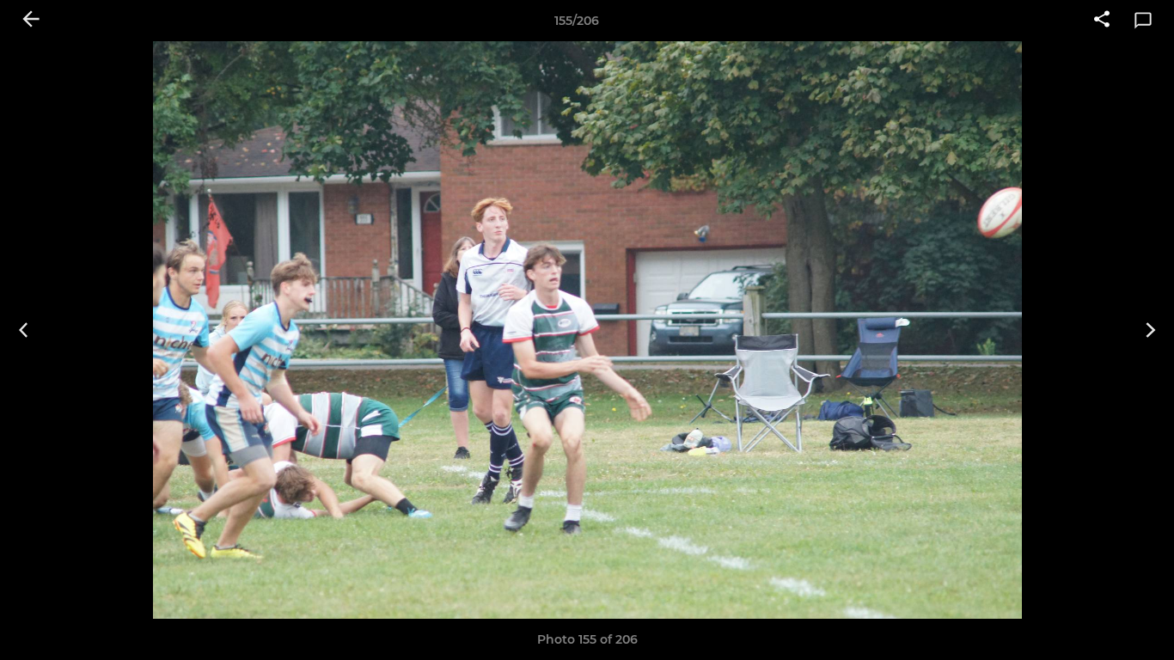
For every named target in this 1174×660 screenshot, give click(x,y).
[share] (1101, 21)
